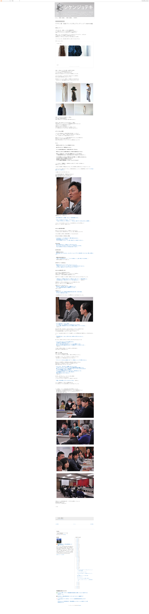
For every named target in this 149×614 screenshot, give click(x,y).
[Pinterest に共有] (62, 518)
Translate (64, 534)
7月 (78, 564)
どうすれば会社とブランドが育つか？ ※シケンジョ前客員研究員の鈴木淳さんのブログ (72, 598)
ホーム (56, 17)
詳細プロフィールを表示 (60, 554)
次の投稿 (57, 524)
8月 (78, 563)
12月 (78, 557)
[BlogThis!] (59, 518)
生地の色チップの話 (60, 594)
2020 (77, 547)
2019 (77, 548)
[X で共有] (60, 518)
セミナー (59, 519)
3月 (78, 582)
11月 (78, 559)
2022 (77, 544)
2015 (77, 553)
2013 (77, 556)
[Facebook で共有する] (61, 518)
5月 (78, 567)
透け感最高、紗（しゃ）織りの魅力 (82, 575)
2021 (77, 545)
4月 (78, 568)
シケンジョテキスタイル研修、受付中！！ (83, 578)
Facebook (75, 17)
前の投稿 (92, 524)
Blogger (80, 605)
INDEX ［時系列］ (69, 17)
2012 (77, 586)
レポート (62, 519)
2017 (77, 551)
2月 (78, 583)
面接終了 (59, 599)
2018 (77, 549)
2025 (77, 540)
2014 (77, 555)
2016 (77, 552)
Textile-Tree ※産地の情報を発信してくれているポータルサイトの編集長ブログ (70, 596)
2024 (77, 541)
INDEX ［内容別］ (62, 17)
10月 (78, 560)
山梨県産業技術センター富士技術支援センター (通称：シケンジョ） (66, 545)
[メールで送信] (58, 518)
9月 (78, 561)
